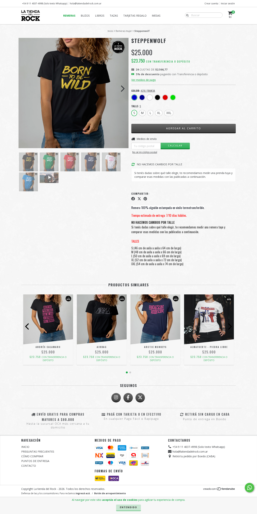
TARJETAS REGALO (135, 15)
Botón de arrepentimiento (110, 493)
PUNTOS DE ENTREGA (35, 461)
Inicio (110, 31)
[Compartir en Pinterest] (145, 199)
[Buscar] (186, 14)
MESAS (156, 15)
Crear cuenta (211, 3)
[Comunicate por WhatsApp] (249, 487)
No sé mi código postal (144, 152)
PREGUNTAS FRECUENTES (37, 451)
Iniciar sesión (228, 3)
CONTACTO (28, 465)
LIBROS (99, 15)
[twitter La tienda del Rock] (140, 397)
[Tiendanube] (219, 490)
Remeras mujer (124, 31)
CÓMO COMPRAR (32, 456)
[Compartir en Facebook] (133, 199)
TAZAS (114, 15)
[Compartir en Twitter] (139, 199)
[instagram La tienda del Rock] (116, 397)
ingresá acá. (83, 493)
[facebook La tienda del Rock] (128, 397)
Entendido (128, 507)
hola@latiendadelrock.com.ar (85, 3)
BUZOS (85, 15)
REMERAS (69, 15)
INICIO (25, 447)
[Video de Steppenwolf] (49, 177)
